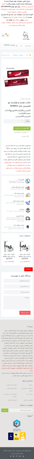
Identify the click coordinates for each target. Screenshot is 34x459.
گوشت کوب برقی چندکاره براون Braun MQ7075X (21, 256)
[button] (7, 35)
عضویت (5, 410)
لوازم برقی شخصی (11, 385)
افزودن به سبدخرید (21, 128)
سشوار (31, 385)
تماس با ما (30, 394)
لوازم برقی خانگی (12, 388)
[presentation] (30, 78)
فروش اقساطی (12, 400)
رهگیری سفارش (28, 400)
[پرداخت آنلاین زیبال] (11, 436)
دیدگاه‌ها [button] (28, 269)
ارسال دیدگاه (25, 313)
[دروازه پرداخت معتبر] (16, 436)
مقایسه (24, 136)
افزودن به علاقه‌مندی (20, 132)
